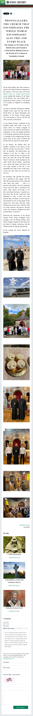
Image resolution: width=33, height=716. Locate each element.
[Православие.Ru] (16, 2)
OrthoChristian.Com (8, 658)
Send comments (21, 707)
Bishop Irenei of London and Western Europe (16, 95)
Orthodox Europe (24, 525)
